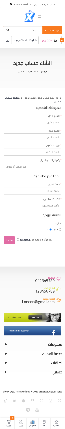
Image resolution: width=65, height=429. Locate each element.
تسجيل (21, 71)
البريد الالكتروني (52, 145)
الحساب (32, 71)
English (33, 40)
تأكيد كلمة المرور (51, 199)
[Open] (39, 16)
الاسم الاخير (54, 130)
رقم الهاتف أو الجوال (50, 160)
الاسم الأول (54, 116)
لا (47, 229)
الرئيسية (43, 71)
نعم (56, 229)
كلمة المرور (54, 184)
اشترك (58, 223)
